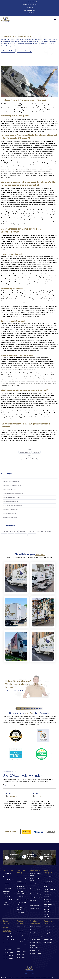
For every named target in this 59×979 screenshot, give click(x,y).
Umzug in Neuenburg (36, 936)
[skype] (36, 458)
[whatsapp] (29, 458)
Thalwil (11, 534)
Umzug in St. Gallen (49, 926)
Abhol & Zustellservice (7, 903)
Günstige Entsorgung (36, 897)
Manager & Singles (8, 876)
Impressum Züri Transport (48, 915)
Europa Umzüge (7, 888)
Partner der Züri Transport (48, 882)
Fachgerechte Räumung (7, 892)
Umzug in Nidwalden (35, 939)
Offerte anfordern (8, 51)
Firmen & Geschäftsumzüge (22, 877)
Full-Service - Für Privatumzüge (13, 588)
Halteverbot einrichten (33, 901)
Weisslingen (23, 531)
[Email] (33, 973)
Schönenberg (32, 534)
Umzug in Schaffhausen (34, 946)
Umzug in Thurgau (49, 933)
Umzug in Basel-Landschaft (21, 941)
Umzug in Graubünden (36, 926)
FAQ (31, 10)
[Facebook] (26, 973)
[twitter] (26, 458)
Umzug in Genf (21, 954)
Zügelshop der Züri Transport (49, 905)
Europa (16, 46)
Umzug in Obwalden (35, 942)
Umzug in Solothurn (35, 953)
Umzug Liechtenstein (8, 949)
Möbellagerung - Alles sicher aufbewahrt (15, 622)
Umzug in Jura (34, 929)
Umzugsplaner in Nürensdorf (11, 501)
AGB (34, 10)
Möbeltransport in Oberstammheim (12, 505)
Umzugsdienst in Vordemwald (11, 481)
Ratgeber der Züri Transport (49, 910)
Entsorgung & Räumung (42, 624)
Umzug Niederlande (8, 955)
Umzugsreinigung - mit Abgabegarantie (42, 588)
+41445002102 (29, 7)
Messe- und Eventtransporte (21, 892)
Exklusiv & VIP (6, 880)
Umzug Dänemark (7, 936)
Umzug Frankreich (7, 946)
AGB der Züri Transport (47, 900)
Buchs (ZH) (32, 531)
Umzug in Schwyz (35, 950)
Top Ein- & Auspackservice (34, 884)
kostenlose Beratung (25, 51)
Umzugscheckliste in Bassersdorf (12, 485)
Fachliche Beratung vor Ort (35, 874)
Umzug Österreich (8, 958)
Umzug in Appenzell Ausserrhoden (22, 930)
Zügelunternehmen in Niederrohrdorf (13, 493)
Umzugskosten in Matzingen (10, 509)
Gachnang (48, 531)
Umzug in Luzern (34, 933)
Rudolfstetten (14, 531)
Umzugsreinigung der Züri (36, 889)
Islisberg (5, 534)
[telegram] (32, 458)
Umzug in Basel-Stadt (22, 945)
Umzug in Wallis (48, 942)
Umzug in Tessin (48, 929)
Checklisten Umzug (35, 908)
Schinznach (40, 531)
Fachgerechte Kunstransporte (21, 887)
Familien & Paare (7, 873)
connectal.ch (56, 977)
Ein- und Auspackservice (13, 657)
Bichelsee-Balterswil (21, 534)
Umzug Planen (6, 896)
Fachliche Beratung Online (35, 879)
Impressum (27, 10)
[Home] (25, 19)
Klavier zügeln (20, 912)
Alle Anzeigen (7, 785)
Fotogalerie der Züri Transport (49, 890)
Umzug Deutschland (8, 939)
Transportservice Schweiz (21, 903)
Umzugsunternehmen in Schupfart (12, 497)
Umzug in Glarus (21, 957)
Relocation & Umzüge (22, 899)
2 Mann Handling (34, 905)
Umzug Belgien (7, 933)
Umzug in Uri (47, 936)
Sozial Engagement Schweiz (49, 877)
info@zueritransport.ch (29, 4)
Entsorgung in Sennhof (9, 513)
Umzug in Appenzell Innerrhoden (22, 935)
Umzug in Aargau (21, 926)
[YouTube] (29, 973)
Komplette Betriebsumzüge (21, 882)
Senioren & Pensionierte (6, 884)
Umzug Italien (6, 943)
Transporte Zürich (21, 896)
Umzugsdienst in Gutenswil (10, 517)
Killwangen (5, 531)
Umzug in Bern (20, 948)
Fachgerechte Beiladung (20, 908)
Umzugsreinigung (7, 899)
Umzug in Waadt (48, 939)
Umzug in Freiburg (21, 951)
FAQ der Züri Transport (47, 895)
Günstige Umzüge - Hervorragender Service (42, 657)
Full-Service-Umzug (35, 894)
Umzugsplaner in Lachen (9, 489)
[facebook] (22, 458)
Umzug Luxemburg (8, 952)
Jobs (45, 886)
